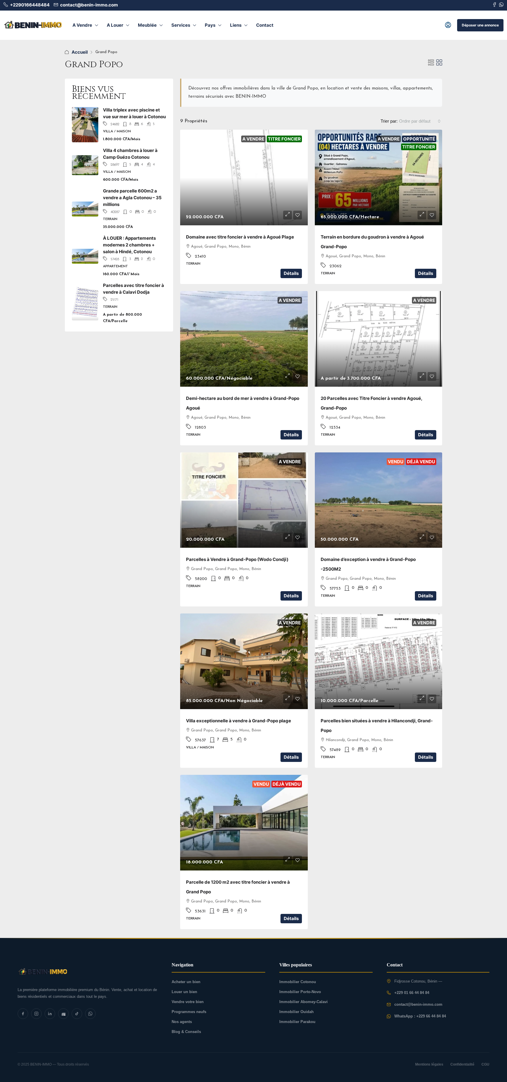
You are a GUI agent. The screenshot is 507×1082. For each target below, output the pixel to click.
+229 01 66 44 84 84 (411, 992)
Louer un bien (184, 992)
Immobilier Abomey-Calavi (303, 1002)
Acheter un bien (186, 982)
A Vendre (82, 25)
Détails (291, 273)
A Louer (115, 25)
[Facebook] (23, 1013)
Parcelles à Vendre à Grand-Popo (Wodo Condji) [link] (237, 559)
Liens (235, 25)
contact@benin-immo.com (418, 1004)
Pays (210, 25)
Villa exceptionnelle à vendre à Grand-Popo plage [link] (238, 720)
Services (180, 25)
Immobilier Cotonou (297, 982)
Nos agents (182, 1022)
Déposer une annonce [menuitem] (480, 25)
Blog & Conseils (186, 1031)
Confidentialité (462, 1064)
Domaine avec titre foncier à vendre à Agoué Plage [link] (240, 237)
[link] (244, 177)
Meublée (147, 25)
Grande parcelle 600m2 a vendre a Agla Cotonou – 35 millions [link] (132, 197)
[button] (431, 62)
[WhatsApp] (90, 1013)
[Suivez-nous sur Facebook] (494, 5)
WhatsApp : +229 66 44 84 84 (420, 1016)
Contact (264, 25)
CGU (485, 1064)
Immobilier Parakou (297, 1022)
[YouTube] (63, 1013)
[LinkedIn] (50, 1013)
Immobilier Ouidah (296, 1012)
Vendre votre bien (188, 1002)
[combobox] (420, 121)
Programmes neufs (189, 1012)
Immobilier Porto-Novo (300, 992)
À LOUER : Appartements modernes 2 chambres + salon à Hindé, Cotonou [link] (129, 244)
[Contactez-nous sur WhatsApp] (501, 5)
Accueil (80, 52)
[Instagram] (36, 1013)
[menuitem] (448, 25)
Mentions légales (429, 1064)
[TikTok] (77, 1013)
